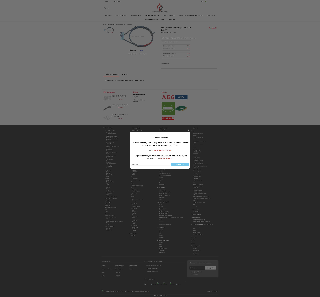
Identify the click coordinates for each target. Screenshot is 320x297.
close (189, 130)
